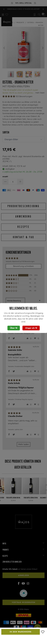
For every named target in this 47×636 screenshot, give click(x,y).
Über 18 (13, 328)
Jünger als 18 (31, 328)
